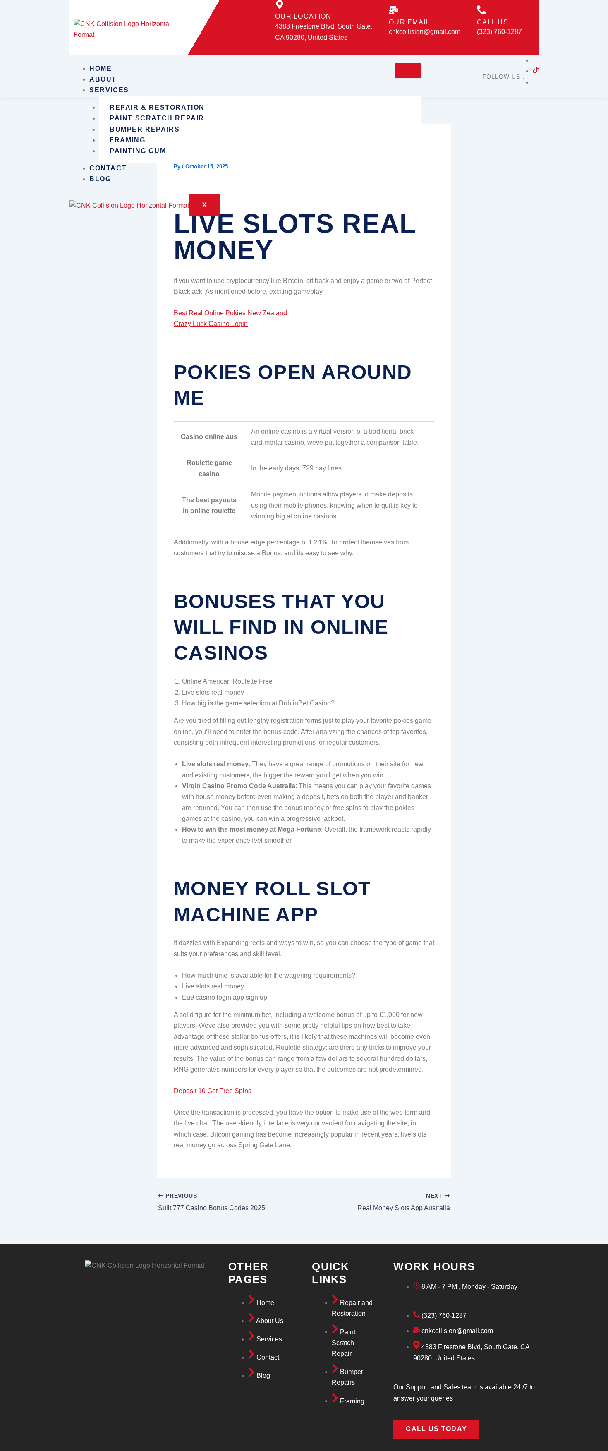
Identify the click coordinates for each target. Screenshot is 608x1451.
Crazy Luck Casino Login (211, 323)
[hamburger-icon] (408, 70)
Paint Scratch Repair (157, 118)
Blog (100, 178)
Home (100, 68)
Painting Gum (138, 150)
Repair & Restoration (157, 107)
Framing (127, 140)
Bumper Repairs (145, 129)
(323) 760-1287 (499, 31)
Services (109, 90)
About (103, 79)
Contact (108, 168)
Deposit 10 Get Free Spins (212, 1090)
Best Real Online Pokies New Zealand (230, 313)
